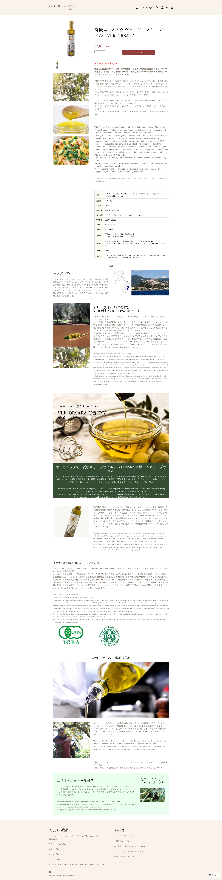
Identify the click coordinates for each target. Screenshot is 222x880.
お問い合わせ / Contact (124, 857)
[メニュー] (172, 7)
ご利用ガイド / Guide (123, 841)
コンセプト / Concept (123, 836)
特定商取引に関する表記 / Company (129, 846)
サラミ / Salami (55, 859)
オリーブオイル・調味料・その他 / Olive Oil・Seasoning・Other (76, 864)
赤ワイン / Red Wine (57, 844)
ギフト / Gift (54, 849)
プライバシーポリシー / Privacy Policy (130, 851)
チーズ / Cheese (56, 854)
